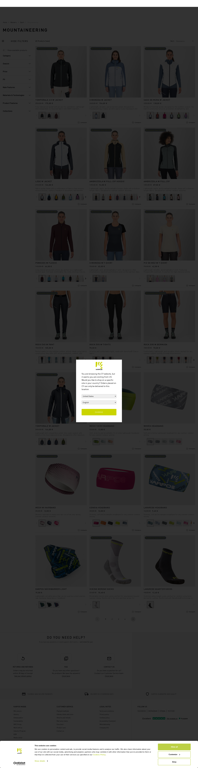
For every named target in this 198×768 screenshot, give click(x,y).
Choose (99, 412)
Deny (174, 762)
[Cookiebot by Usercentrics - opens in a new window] (19, 763)
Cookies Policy (99, 755)
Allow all (174, 747)
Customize (173, 754)
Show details (40, 761)
